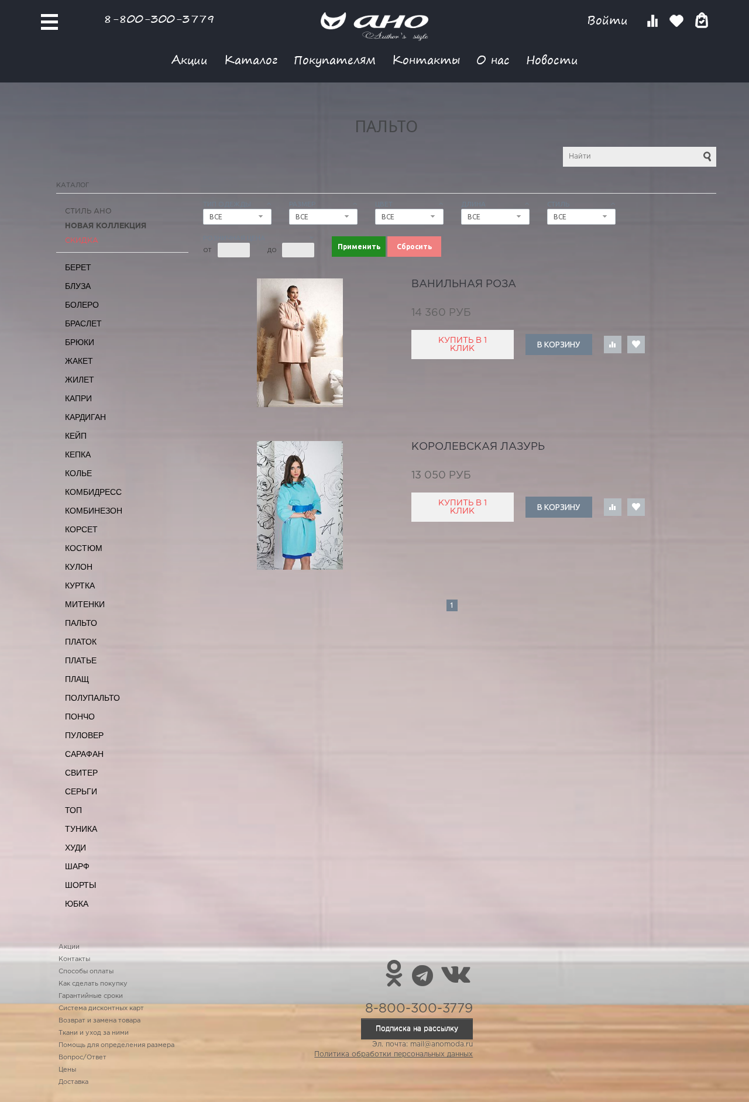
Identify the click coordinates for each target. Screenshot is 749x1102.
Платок (81, 641)
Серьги (81, 791)
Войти (609, 20)
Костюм (83, 548)
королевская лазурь (478, 447)
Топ (73, 810)
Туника (81, 829)
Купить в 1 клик (462, 344)
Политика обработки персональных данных (393, 1054)
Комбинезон (93, 510)
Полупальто (92, 697)
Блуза (78, 286)
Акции (189, 59)
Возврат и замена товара (99, 1021)
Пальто (81, 623)
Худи (75, 847)
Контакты (426, 59)
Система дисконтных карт (101, 1008)
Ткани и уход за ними (94, 1033)
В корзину (558, 344)
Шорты (80, 885)
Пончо (80, 716)
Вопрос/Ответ (82, 1057)
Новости (552, 59)
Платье (81, 660)
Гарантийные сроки (91, 996)
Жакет (79, 361)
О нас (493, 59)
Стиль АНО (88, 211)
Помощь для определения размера (116, 1045)
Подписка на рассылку (417, 1028)
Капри (78, 398)
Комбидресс (93, 492)
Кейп (76, 435)
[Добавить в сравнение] (612, 344)
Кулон (78, 566)
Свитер (81, 772)
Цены (67, 1070)
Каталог (250, 59)
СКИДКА (81, 240)
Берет (78, 267)
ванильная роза (463, 284)
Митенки (85, 604)
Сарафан (84, 754)
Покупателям (335, 59)
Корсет (81, 529)
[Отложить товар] (636, 344)
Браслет (83, 323)
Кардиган (85, 417)
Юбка (76, 903)
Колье (78, 473)
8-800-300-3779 (159, 18)
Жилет (79, 379)
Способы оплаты (86, 971)
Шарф (77, 866)
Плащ (77, 679)
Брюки (79, 342)
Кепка (78, 454)
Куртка (80, 585)
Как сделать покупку (93, 984)
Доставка (73, 1082)
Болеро (82, 304)
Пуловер (84, 735)
